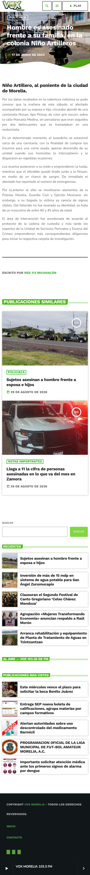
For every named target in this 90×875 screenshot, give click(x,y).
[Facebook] (19, 852)
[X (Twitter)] (8, 852)
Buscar (7, 522)
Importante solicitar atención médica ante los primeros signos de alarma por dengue (52, 766)
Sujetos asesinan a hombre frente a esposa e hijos (41, 382)
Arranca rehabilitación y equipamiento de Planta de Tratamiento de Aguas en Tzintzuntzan (53, 638)
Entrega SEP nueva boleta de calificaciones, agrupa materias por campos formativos (50, 708)
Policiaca (17, 17)
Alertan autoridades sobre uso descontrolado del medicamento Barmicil (48, 728)
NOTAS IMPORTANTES (25, 461)
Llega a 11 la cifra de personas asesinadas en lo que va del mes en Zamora (41, 473)
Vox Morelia (34, 804)
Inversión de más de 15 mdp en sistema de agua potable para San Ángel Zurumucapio (49, 580)
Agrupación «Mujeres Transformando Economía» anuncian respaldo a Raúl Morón (52, 618)
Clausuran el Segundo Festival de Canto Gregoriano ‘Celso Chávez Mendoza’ (49, 599)
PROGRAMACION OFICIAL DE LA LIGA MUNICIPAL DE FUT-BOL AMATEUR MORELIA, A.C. (52, 747)
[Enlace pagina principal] (13, 6)
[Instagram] (14, 852)
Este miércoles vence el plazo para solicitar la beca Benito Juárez (50, 689)
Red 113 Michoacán (40, 273)
